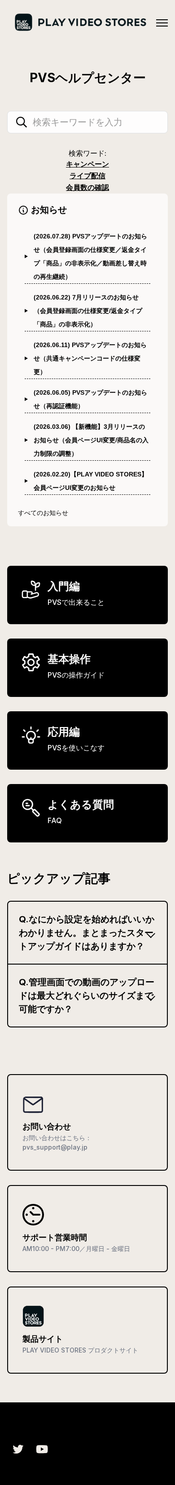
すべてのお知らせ (43, 512)
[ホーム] (80, 23)
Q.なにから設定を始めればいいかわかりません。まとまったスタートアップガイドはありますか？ (86, 933)
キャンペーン (87, 163)
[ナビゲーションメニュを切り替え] (162, 23)
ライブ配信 (87, 175)
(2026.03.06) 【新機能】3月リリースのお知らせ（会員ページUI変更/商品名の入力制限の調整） (91, 440)
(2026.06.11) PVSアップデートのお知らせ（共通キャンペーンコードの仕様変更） (90, 358)
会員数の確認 (87, 187)
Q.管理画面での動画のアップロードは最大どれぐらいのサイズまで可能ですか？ (86, 995)
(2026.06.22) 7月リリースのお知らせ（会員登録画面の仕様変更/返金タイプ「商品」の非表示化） (88, 311)
